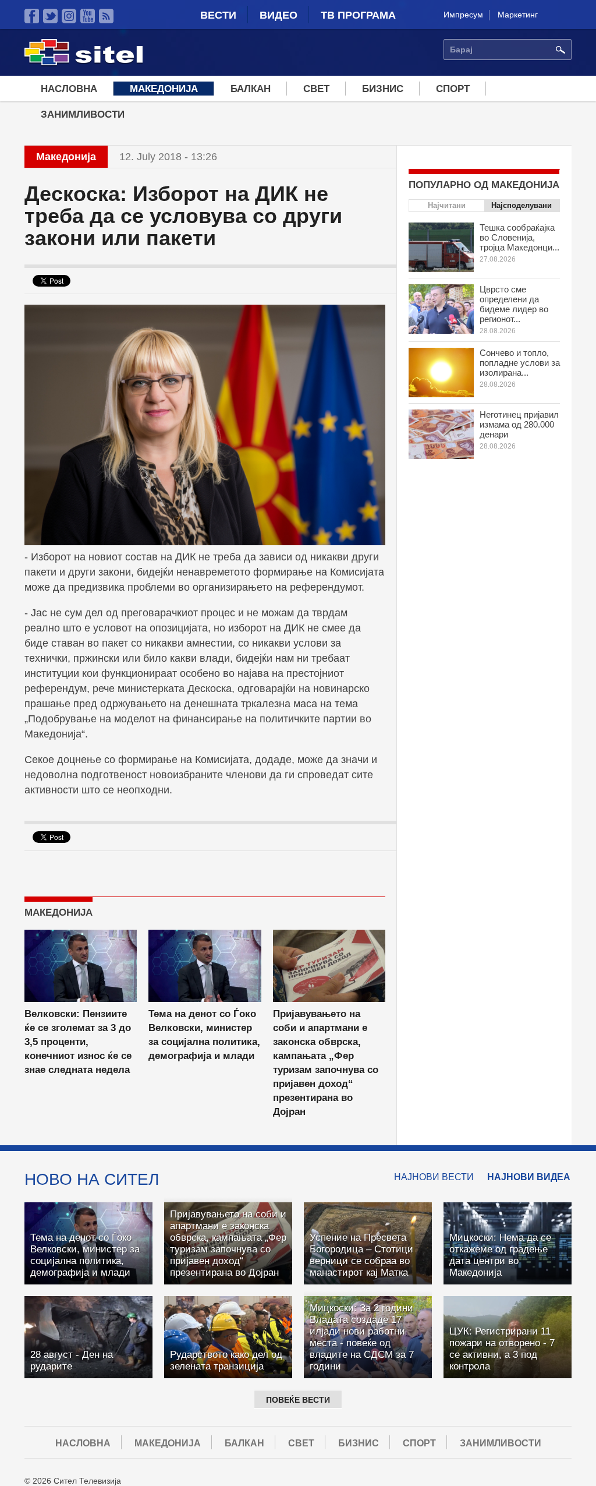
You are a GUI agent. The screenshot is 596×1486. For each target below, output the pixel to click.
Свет (316, 88)
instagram (69, 16)
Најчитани (447, 205)
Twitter (50, 16)
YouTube (87, 16)
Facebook (31, 16)
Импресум (463, 14)
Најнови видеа (528, 1177)
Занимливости (83, 114)
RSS (106, 16)
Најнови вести (434, 1177)
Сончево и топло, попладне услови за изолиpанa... (520, 362)
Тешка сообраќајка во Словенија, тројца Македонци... (519, 237)
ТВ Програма (358, 15)
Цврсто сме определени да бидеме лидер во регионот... (514, 304)
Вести (218, 15)
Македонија (164, 88)
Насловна (69, 88)
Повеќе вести (298, 1399)
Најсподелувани (521, 205)
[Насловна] (83, 63)
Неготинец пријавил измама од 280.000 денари (519, 424)
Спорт (453, 88)
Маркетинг (518, 14)
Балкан (250, 88)
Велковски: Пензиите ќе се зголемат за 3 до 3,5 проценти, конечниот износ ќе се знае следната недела (78, 1041)
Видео (278, 15)
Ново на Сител (91, 1179)
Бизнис (382, 88)
